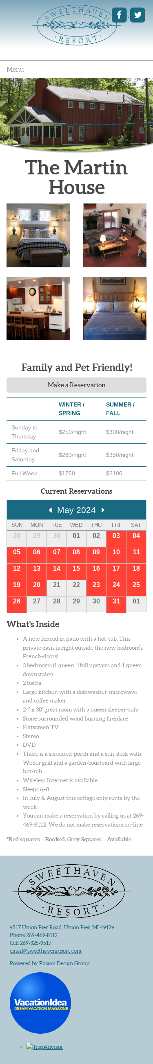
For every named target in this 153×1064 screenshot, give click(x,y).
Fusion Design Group (64, 963)
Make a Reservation (77, 385)
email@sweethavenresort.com (46, 951)
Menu (15, 69)
